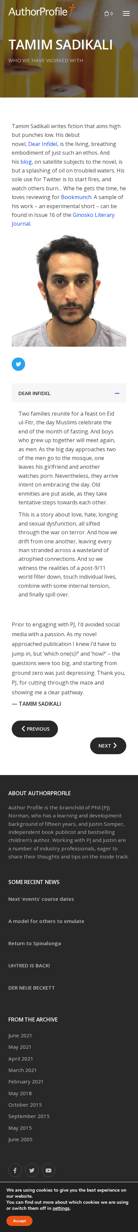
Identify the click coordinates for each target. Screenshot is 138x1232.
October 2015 (25, 1104)
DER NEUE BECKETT (31, 987)
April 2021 (20, 1058)
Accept (19, 1221)
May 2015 (20, 1127)
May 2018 (20, 1093)
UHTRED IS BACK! (29, 965)
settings (61, 1208)
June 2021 (20, 1035)
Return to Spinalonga (34, 943)
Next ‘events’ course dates (41, 898)
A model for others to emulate (46, 921)
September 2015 (29, 1116)
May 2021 (20, 1046)
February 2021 (26, 1081)
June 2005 (20, 1139)
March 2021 (22, 1070)
